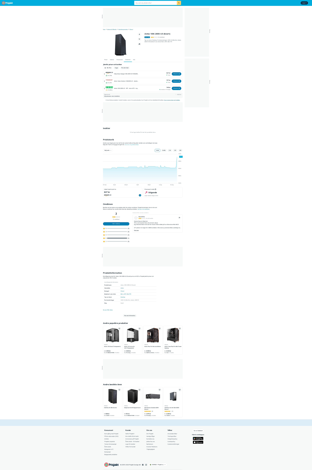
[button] (139, 34)
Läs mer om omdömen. (144, 209)
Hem (104, 29)
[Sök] (179, 3)
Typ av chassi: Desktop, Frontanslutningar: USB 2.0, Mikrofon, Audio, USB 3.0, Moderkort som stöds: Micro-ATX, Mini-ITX (162, 40)
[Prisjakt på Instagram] (146, 464)
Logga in (304, 3)
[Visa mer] (104, 74)
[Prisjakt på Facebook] (143, 464)
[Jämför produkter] (139, 44)
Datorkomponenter (123, 29)
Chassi (131, 29)
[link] (158, 224)
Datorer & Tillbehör (112, 29)
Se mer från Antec (108, 310)
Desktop (123, 297)
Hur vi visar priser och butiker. (172, 100)
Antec (122, 288)
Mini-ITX (129, 294)
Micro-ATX (123, 294)
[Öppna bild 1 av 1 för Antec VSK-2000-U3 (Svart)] (120, 45)
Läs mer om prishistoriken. (132, 144)
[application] (143, 169)
